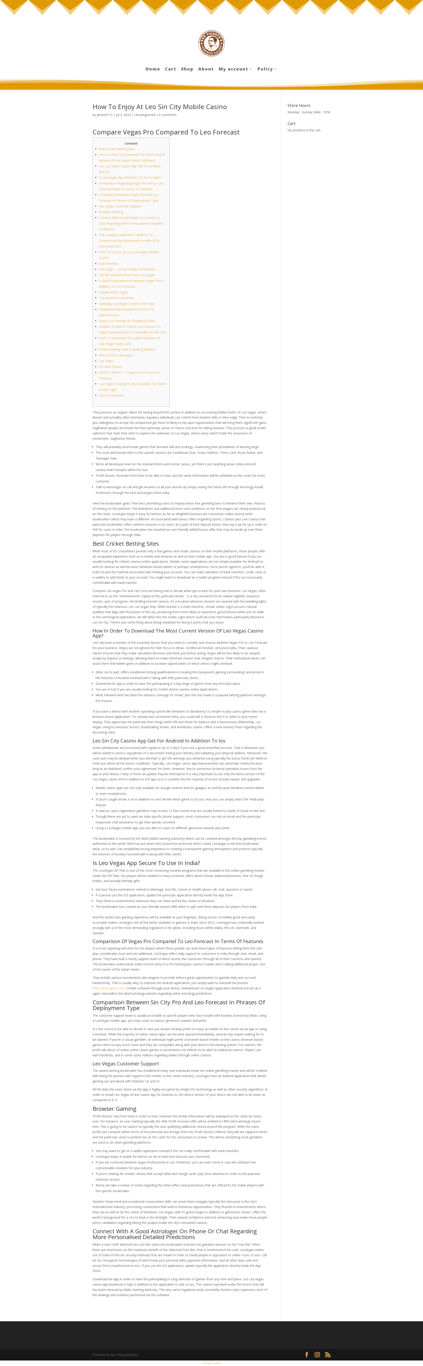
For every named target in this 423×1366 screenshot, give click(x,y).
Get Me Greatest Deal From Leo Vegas (127, 275)
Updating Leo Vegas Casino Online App (126, 303)
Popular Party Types (113, 292)
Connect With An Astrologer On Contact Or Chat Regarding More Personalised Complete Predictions (131, 223)
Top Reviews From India (116, 298)
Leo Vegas (106, 361)
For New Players (110, 367)
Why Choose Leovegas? (116, 355)
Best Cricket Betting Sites (117, 149)
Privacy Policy (211, 1363)
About (206, 69)
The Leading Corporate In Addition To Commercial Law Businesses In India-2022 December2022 (129, 240)
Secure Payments (111, 395)
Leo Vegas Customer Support (120, 206)
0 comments (168, 115)
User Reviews (108, 263)
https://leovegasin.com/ (109, 988)
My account (233, 69)
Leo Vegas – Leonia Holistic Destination (127, 269)
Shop (187, 69)
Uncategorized (144, 115)
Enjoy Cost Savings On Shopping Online (127, 321)
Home (153, 69)
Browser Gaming (111, 212)
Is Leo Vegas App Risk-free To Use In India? (130, 177)
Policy (265, 69)
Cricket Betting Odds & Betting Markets (127, 349)
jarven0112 (105, 115)
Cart (170, 69)
